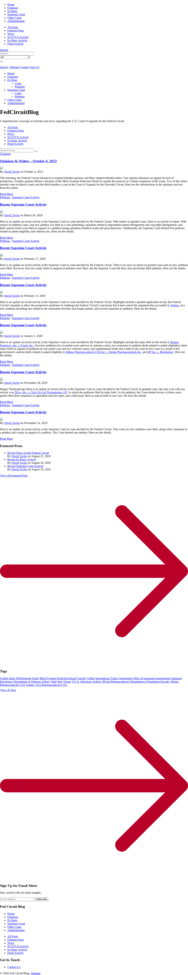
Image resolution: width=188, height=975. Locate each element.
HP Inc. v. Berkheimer (160, 352)
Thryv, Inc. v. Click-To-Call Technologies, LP (41, 392)
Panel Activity (15, 43)
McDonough (23, 678)
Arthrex (174, 305)
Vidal (53, 681)
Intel (59, 681)
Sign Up (34, 67)
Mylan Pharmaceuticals (115, 681)
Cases (18, 83)
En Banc (12, 11)
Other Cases (14, 17)
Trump (67, 681)
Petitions (20, 86)
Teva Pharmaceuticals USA (51, 684)
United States (7, 678)
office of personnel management (151, 678)
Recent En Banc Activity (21, 459)
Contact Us (13, 967)
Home (11, 4)
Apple (35, 678)
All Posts (12, 27)
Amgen (30, 684)
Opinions (12, 7)
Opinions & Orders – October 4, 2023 (28, 161)
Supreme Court (16, 14)
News (10, 33)
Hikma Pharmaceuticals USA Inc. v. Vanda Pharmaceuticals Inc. (104, 352)
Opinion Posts (15, 30)
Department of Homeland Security (150, 681)
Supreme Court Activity (26, 197)
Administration (16, 21)
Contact (24, 67)
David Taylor (12, 171)
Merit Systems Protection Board (57, 678)
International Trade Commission (114, 678)
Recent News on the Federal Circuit (28, 452)
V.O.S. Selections (82, 681)
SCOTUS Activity (18, 37)
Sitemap (14, 67)
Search (4, 50)
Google (81, 678)
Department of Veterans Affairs (32, 681)
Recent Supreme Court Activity (23, 204)
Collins (90, 678)
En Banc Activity (17, 40)
